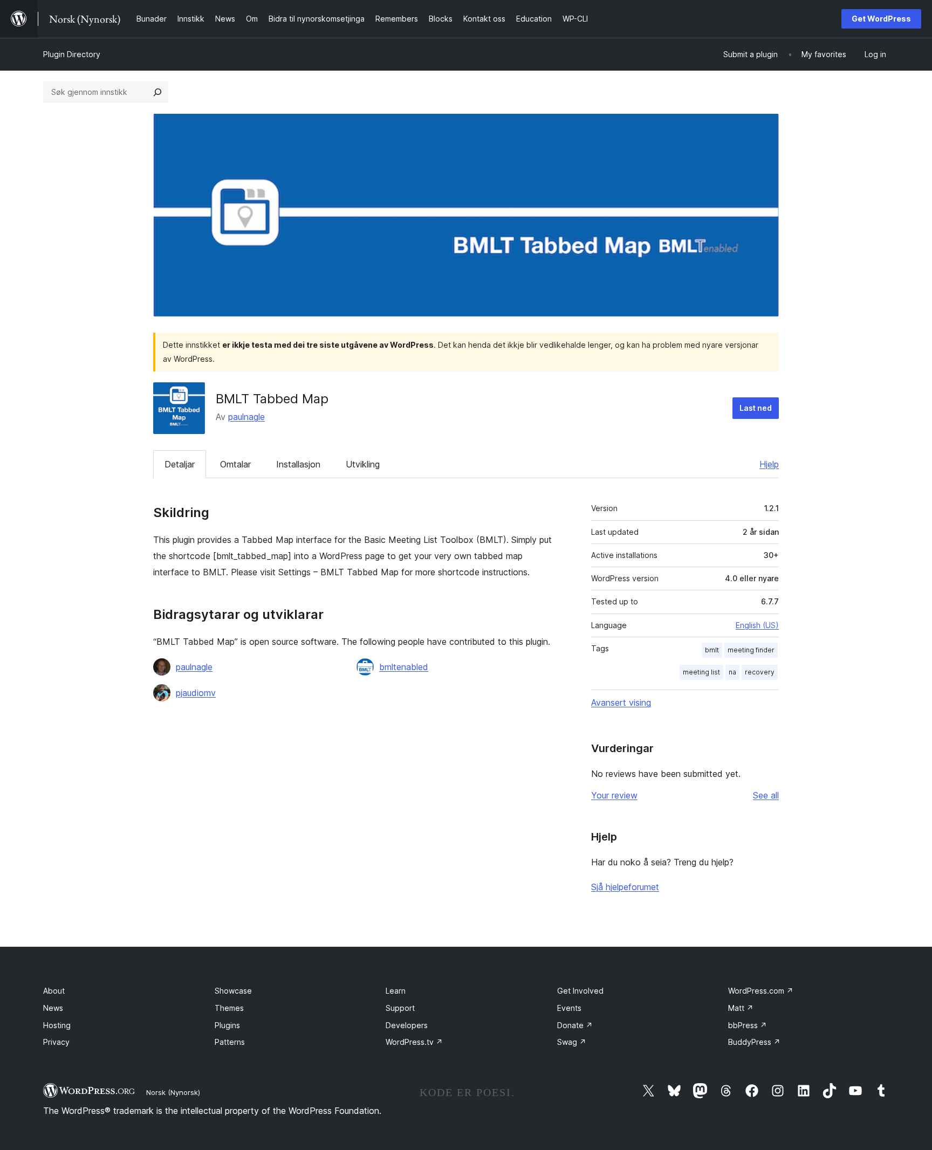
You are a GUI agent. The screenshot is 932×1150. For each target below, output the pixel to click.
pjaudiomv (196, 692)
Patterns (230, 1041)
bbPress (747, 1025)
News (53, 1008)
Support (400, 1008)
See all (766, 795)
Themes (229, 1008)
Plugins (227, 1025)
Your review (614, 795)
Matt (740, 1008)
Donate (575, 1025)
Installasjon (298, 464)
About (54, 990)
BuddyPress (754, 1041)
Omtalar (235, 464)
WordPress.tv (414, 1041)
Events (569, 1008)
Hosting (57, 1025)
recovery (760, 672)
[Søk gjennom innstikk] (157, 92)
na (732, 672)
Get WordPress (881, 18)
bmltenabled (403, 667)
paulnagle (246, 416)
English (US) (757, 625)
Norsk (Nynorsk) (173, 1092)
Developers (407, 1025)
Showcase (233, 990)
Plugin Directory (71, 54)
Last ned (755, 407)
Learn (396, 990)
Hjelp (769, 464)
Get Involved (580, 990)
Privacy (56, 1041)
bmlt (712, 650)
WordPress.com (760, 990)
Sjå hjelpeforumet (625, 887)
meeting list (701, 672)
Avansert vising (621, 702)
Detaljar (180, 464)
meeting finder (751, 650)
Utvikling (363, 464)
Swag (571, 1041)
